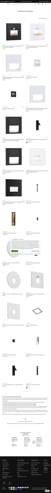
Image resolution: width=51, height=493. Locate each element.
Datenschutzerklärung (14, 253)
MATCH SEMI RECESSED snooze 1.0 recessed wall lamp (36, 139)
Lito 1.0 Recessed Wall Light (31, 325)
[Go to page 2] (28, 391)
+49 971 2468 (48, 1)
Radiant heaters (5, 468)
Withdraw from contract (21, 476)
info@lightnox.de (47, 465)
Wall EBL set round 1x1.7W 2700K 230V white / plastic (12, 294)
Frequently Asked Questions (22, 470)
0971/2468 (46, 462)
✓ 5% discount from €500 (9, 1)
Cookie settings (34, 470)
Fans (3, 470)
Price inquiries (5, 474)
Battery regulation (34, 472)
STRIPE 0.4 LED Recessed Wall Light (33, 233)
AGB (19, 253)
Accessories (4, 466)
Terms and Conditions (35, 462)
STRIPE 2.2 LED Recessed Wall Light (33, 201)
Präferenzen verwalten (35, 251)
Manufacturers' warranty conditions (7, 477)
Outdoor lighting (5, 464)
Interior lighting (5, 462)
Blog (18, 472)
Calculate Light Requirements (23, 462)
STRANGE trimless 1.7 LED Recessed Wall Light (35, 355)
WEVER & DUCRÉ (28, 75)
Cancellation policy (35, 468)
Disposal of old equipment (36, 474)
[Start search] (35, 4)
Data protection (34, 464)
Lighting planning (5, 472)
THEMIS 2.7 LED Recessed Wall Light (9, 233)
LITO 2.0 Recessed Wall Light (31, 77)
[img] (25, 434)
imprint (32, 466)
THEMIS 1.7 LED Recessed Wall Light (33, 262)
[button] (24, 448)
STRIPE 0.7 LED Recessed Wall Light (9, 355)
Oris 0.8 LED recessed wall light (8, 108)
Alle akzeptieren (14, 251)
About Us (19, 466)
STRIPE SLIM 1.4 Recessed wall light (33, 384)
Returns (18, 474)
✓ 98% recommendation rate (26, 1)
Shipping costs (20, 468)
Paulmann (3, 44)
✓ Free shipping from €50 (43, 1)
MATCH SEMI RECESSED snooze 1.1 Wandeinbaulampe (12, 384)
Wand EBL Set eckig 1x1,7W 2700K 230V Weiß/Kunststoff (13, 325)
